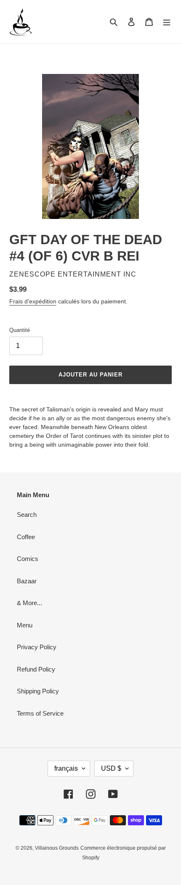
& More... (29, 602)
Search (27, 514)
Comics (27, 558)
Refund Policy (36, 669)
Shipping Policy (38, 691)
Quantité (19, 330)
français (66, 768)
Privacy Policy (36, 647)
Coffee (26, 536)
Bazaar (27, 581)
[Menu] (167, 22)
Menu (24, 625)
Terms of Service (40, 713)
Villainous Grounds (57, 848)
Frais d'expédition (32, 301)
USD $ (111, 768)
